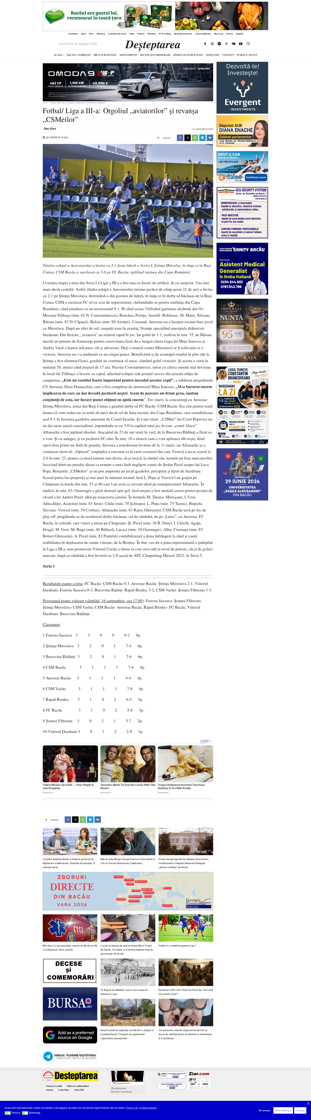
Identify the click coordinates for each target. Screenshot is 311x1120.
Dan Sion (50, 128)
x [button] (308, 1103)
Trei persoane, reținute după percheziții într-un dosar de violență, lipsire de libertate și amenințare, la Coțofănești (185, 1034)
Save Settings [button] (283, 1110)
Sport (45, 102)
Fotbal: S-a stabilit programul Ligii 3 (177, 945)
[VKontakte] (233, 44)
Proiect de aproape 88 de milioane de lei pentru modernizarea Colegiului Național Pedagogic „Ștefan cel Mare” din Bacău (183, 863)
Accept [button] (300, 1110)
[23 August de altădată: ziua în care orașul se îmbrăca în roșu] (128, 972)
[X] (187, 138)
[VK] (210, 138)
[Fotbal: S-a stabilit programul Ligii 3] (186, 928)
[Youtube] (240, 44)
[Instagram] (212, 44)
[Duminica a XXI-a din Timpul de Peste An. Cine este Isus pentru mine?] (186, 972)
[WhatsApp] (195, 138)
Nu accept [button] (264, 1110)
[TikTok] (226, 44)
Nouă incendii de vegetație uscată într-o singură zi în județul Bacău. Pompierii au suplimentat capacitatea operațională (127, 1034)
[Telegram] (219, 44)
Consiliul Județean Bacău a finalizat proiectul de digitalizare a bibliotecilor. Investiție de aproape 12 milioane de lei (69, 863)
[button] (248, 43)
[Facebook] (205, 44)
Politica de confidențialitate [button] (141, 1108)
